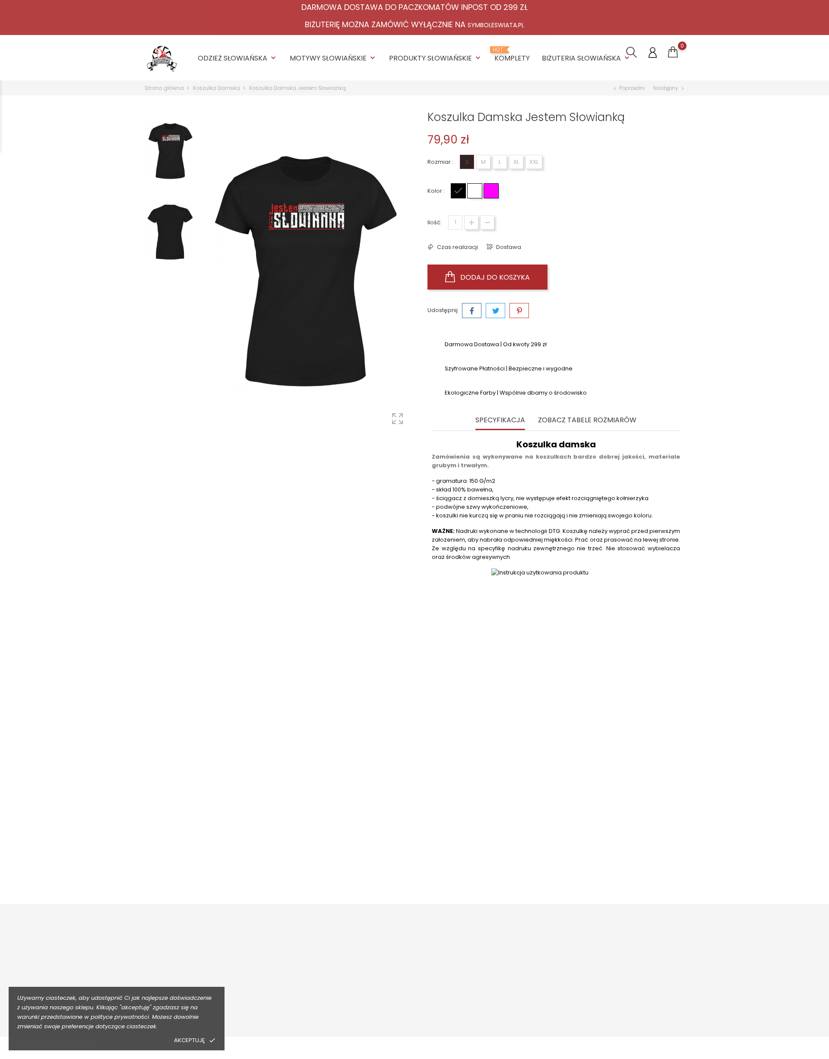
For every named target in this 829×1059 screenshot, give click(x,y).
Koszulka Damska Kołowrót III (613, 841)
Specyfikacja (500, 420)
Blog (394, 1012)
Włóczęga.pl (512, 972)
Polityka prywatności (132, 1040)
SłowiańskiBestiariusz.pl (528, 985)
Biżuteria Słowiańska (586, 58)
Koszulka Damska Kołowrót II (348, 841)
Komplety (512, 55)
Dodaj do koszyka (494, 277)
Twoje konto (626, 940)
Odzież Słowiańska (238, 58)
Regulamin (403, 972)
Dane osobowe (623, 958)
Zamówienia (619, 972)
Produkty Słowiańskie (435, 58)
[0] (673, 52)
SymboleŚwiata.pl (520, 1012)
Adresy (611, 1008)
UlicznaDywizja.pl (519, 999)
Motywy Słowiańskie (333, 58)
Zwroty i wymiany (306, 972)
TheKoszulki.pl (514, 958)
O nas (396, 958)
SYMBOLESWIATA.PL (496, 25)
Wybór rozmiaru (304, 985)
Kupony (612, 1021)
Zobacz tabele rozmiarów (587, 420)
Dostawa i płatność (308, 958)
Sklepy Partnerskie (414, 999)
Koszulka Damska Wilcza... (480, 841)
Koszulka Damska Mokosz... (215, 841)
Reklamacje (299, 999)
